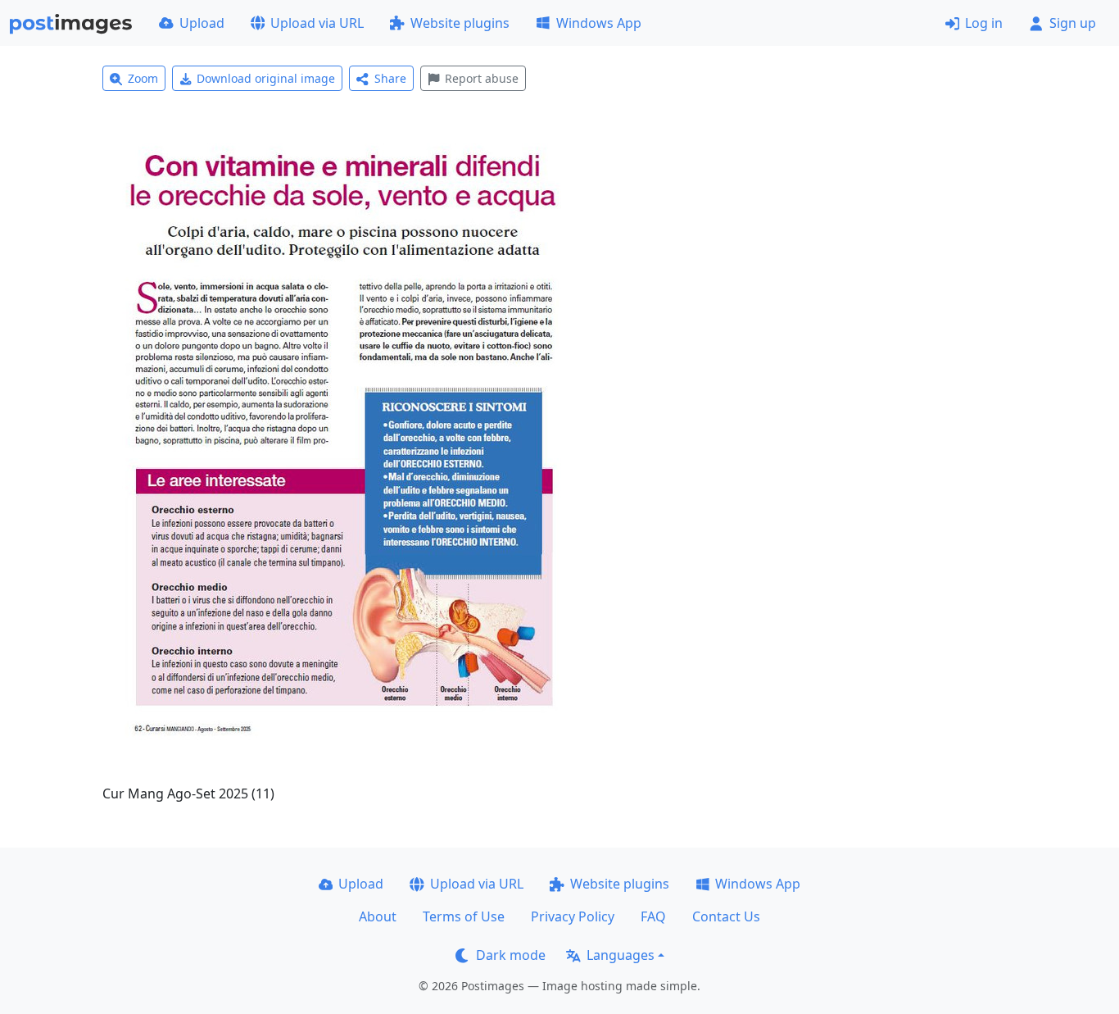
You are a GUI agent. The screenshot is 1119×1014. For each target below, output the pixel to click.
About (377, 916)
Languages (621, 955)
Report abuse (482, 78)
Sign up (1072, 23)
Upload (201, 23)
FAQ (653, 916)
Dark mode (511, 955)
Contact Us (726, 916)
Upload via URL (317, 23)
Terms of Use (464, 916)
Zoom (143, 78)
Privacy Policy (572, 916)
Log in (984, 23)
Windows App (598, 23)
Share (390, 78)
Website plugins (460, 23)
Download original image (266, 78)
